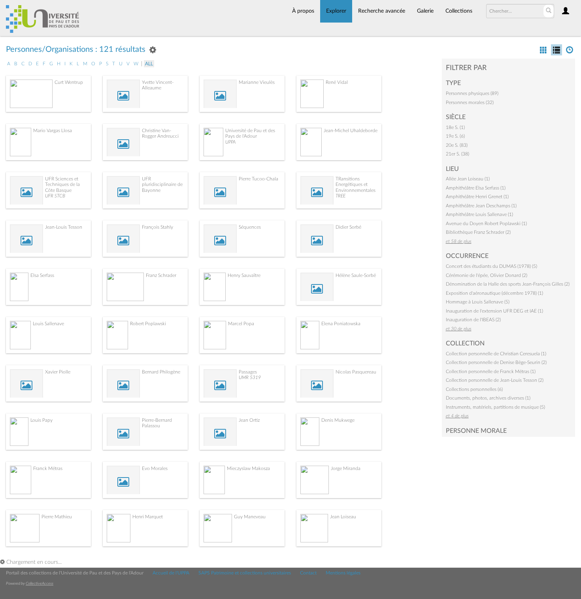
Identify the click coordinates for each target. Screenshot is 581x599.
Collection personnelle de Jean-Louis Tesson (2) (494, 380)
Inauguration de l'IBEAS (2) (473, 319)
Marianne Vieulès (257, 82)
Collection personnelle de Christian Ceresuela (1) (496, 353)
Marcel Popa (241, 323)
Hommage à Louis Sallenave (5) (477, 302)
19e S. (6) (455, 136)
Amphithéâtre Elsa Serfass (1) (476, 188)
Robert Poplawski (148, 323)
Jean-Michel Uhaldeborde (350, 130)
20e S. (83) (457, 145)
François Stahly (157, 227)
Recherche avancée (381, 11)
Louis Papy (41, 420)
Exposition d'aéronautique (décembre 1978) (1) (494, 293)
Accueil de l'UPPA (171, 573)
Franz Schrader (161, 275)
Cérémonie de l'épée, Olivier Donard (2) (486, 275)
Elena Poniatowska (340, 323)
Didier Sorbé (348, 227)
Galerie (425, 11)
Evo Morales (155, 468)
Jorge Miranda (345, 468)
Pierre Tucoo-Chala (258, 178)
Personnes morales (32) (470, 102)
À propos (303, 11)
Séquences (250, 227)
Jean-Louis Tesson (63, 227)
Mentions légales (343, 573)
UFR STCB (55, 195)
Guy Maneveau (250, 516)
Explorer (336, 11)
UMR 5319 (250, 377)
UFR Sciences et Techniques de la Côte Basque (62, 184)
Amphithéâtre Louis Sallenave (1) (479, 214)
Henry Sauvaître (244, 275)
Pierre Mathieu (57, 516)
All (149, 63)
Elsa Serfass (42, 275)
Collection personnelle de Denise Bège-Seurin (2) (496, 362)
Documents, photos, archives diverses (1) (488, 398)
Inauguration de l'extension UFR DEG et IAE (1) (494, 311)
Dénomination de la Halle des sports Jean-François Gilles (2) (508, 284)
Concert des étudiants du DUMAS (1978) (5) (491, 266)
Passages (248, 372)
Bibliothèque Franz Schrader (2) (478, 232)
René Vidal (337, 82)
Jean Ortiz (249, 420)
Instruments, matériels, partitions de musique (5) (495, 407)
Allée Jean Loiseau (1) (468, 178)
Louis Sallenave (48, 323)
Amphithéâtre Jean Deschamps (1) (481, 205)
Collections (458, 11)
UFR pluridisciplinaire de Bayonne (162, 184)
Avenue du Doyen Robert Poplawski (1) (486, 223)
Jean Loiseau (343, 516)
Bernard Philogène (161, 372)
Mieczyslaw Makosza (248, 468)
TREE (340, 195)
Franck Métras (47, 468)
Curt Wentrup (69, 82)
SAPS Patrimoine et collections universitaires (244, 573)
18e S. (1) (455, 127)
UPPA (230, 142)
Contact (308, 573)
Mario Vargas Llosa (52, 130)
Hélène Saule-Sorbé (356, 275)
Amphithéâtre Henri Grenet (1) (477, 196)
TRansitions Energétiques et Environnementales (355, 184)
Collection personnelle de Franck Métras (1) (491, 371)
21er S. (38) (457, 154)
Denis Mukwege (338, 420)
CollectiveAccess (39, 584)
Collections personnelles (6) (474, 389)
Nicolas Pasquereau (356, 372)
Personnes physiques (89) (472, 93)
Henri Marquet (147, 516)
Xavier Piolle (57, 372)
